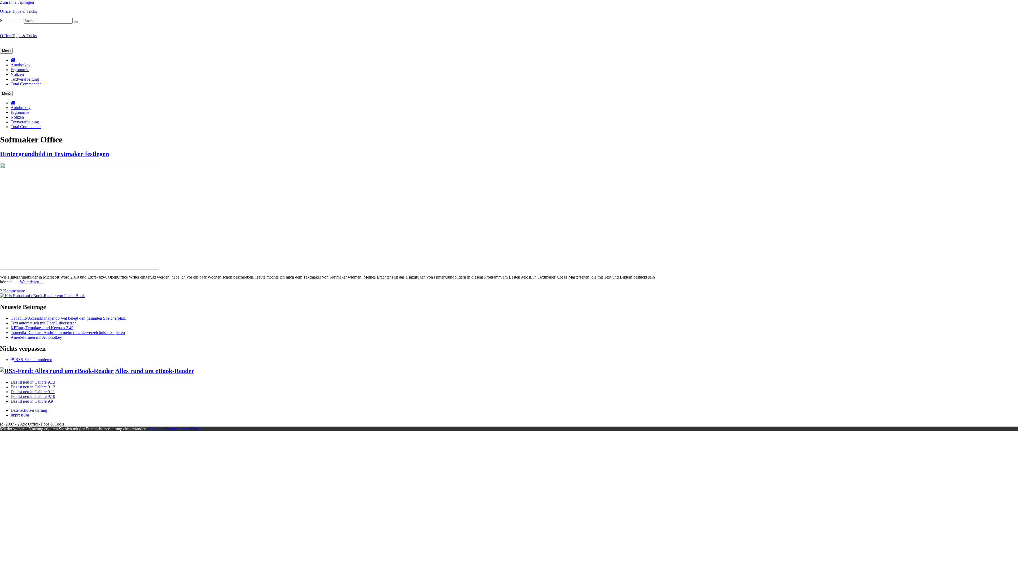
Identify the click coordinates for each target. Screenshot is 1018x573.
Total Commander (26, 84)
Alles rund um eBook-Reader (154, 370)
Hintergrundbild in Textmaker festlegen (54, 153)
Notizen (17, 74)
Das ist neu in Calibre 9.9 (32, 401)
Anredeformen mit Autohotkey (36, 337)
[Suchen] (76, 22)
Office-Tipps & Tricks (18, 11)
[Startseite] (13, 60)
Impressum (20, 415)
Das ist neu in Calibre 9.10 (33, 396)
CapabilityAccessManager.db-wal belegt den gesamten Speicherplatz (68, 318)
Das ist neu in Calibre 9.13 (33, 382)
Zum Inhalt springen (17, 2)
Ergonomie (20, 69)
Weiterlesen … (32, 282)
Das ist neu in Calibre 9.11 (33, 391)
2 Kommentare (12, 291)
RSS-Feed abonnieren (33, 359)
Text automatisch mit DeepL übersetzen (44, 323)
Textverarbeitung (25, 79)
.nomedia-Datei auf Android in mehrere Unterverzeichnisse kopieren (68, 332)
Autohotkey (20, 65)
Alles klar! (156, 429)
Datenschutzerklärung (29, 410)
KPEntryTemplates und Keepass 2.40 (42, 327)
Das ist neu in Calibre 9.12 (33, 387)
